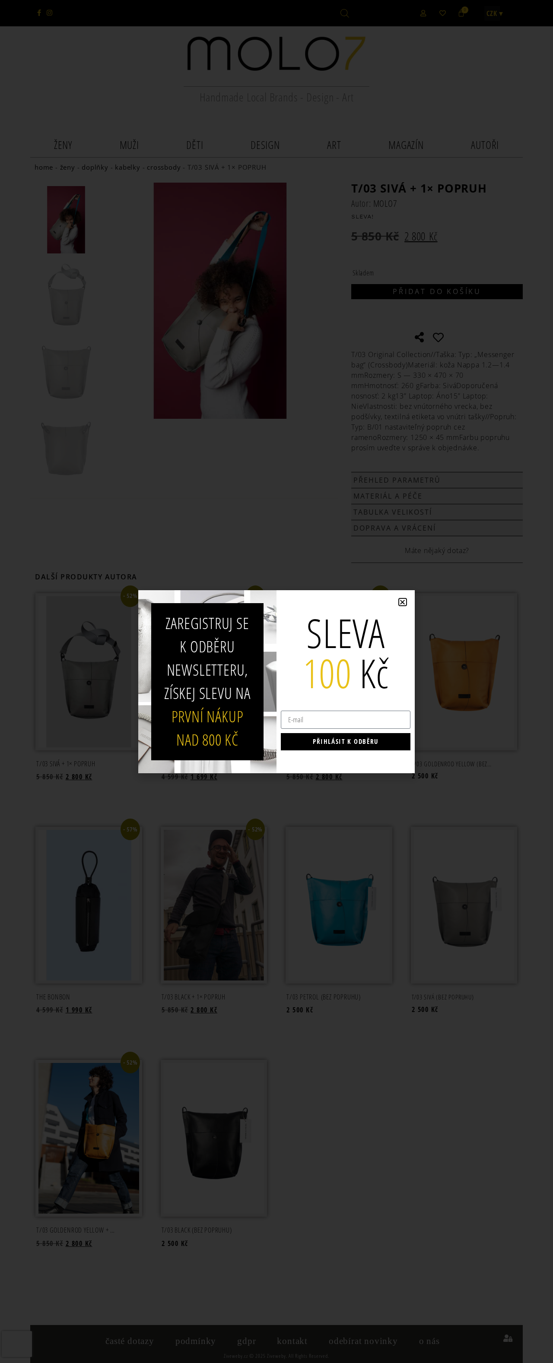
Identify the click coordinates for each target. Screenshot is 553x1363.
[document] (276, 681)
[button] (402, 602)
